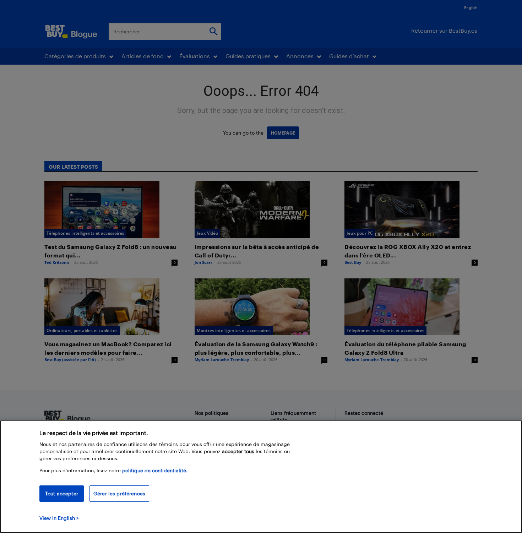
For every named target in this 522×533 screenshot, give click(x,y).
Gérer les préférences (119, 493)
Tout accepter (61, 493)
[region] (261, 476)
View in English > (59, 518)
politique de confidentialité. (154, 470)
